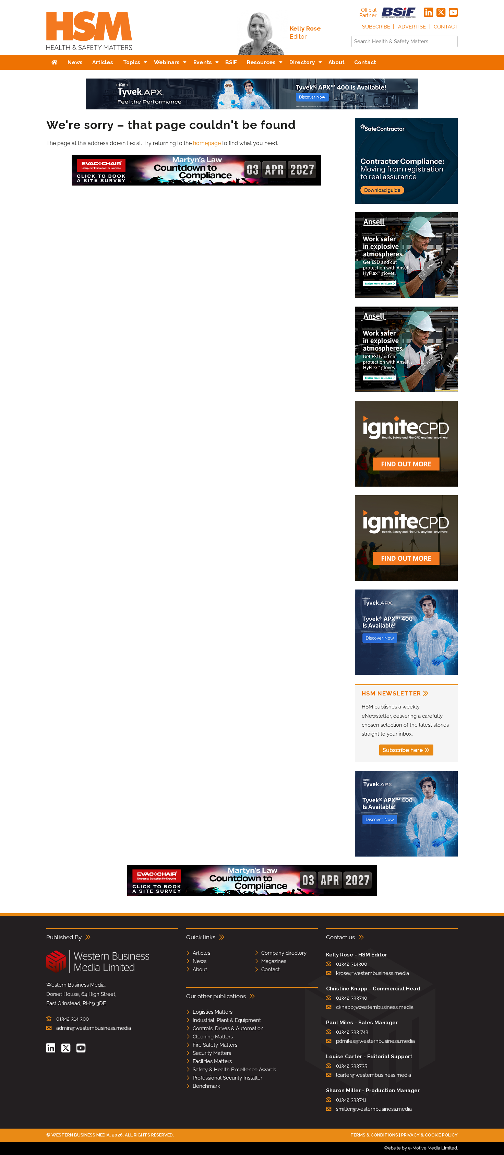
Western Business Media (80, 1135)
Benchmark (206, 1086)
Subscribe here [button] (403, 750)
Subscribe (376, 27)
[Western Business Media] (97, 972)
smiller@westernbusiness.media (374, 1109)
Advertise (412, 27)
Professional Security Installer (227, 1078)
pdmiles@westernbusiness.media (375, 1041)
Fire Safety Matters (215, 1045)
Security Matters (212, 1053)
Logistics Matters (212, 1012)
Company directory (284, 953)
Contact (446, 27)
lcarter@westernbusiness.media (373, 1075)
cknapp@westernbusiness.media (374, 1007)
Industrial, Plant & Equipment (227, 1020)
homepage (207, 143)
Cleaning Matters (213, 1037)
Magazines (273, 961)
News (199, 961)
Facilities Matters (212, 1061)
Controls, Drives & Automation (228, 1028)
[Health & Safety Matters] (89, 52)
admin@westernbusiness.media (93, 1028)
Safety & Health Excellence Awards (234, 1070)
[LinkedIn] (428, 12)
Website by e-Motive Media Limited (420, 1148)
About (200, 969)
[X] (440, 12)
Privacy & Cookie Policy (429, 1135)
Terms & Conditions (374, 1135)
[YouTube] (453, 12)
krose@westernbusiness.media (372, 973)
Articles (201, 953)
